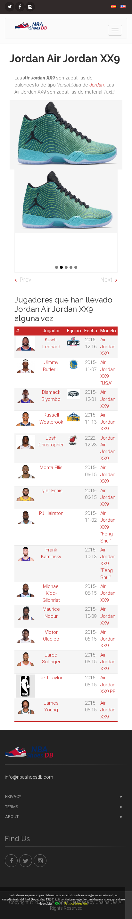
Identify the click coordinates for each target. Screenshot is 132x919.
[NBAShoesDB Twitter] (9, 7)
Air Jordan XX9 (107, 346)
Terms (11, 806)
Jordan (96, 85)
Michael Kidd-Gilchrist (51, 593)
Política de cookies (76, 903)
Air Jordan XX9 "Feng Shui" (107, 527)
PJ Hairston (51, 513)
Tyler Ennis (51, 490)
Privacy (13, 796)
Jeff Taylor (51, 678)
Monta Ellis (51, 467)
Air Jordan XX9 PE (107, 684)
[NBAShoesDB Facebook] (20, 7)
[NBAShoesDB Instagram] (30, 7)
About (12, 816)
